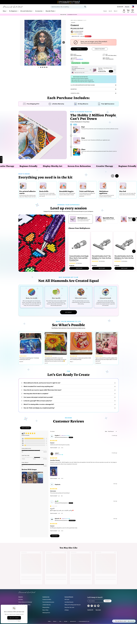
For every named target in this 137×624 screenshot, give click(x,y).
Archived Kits (73, 621)
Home (72, 20)
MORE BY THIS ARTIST (100, 48)
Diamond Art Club (85, 621)
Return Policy (45, 610)
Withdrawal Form (46, 612)
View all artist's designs (78, 32)
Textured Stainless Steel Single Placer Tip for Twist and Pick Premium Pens (78, 258)
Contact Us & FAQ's (46, 599)
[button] (63, 42)
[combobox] (68, 6)
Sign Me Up (107, 600)
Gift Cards (67, 599)
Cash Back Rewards (69, 602)
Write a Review (26, 428)
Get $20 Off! (120, 6)
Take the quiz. (131, 621)
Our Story (20, 599)
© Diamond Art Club (72, 261)
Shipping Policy (45, 607)
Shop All (79, 48)
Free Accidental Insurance (48, 602)
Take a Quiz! (98, 610)
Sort (106, 431)
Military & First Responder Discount (72, 604)
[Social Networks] (88, 606)
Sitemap (65, 621)
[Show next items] (117, 176)
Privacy (55, 621)
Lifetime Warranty (46, 604)
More (115, 11)
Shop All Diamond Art (78, 20)
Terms (49, 621)
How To (110, 11)
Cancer (84, 20)
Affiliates (67, 610)
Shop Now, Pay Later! (69, 607)
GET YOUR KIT (68, 312)
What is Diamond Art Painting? (25, 602)
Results (105, 11)
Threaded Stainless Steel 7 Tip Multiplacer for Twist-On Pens (101, 257)
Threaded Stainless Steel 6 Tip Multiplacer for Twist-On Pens (124, 257)
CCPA (60, 621)
